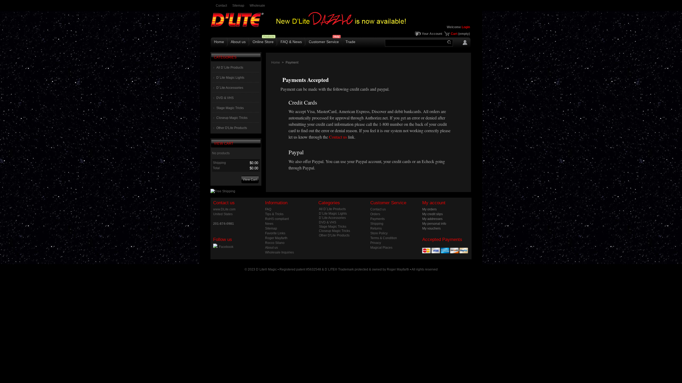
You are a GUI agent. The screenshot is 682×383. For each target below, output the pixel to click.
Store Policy (379, 233)
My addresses (432, 219)
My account (433, 202)
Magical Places (381, 247)
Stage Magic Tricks (230, 108)
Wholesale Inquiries (279, 252)
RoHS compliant (277, 219)
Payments (377, 219)
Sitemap (271, 228)
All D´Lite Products (229, 67)
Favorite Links (275, 233)
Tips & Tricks (274, 214)
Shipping (376, 224)
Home (219, 42)
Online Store (263, 42)
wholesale (257, 5)
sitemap (238, 5)
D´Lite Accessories (229, 88)
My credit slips (432, 214)
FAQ (268, 209)
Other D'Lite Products (231, 128)
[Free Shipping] (222, 191)
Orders (375, 214)
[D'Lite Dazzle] (341, 25)
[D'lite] (247, 23)
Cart (460, 34)
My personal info (434, 224)
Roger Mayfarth (276, 238)
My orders (429, 209)
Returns (376, 228)
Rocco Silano (275, 243)
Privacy (375, 243)
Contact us (338, 137)
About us (238, 42)
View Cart (223, 143)
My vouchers (431, 228)
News (269, 224)
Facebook (226, 247)
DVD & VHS (225, 98)
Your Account (432, 34)
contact (221, 5)
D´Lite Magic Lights (230, 78)
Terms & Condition (383, 238)
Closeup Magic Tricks (231, 118)
